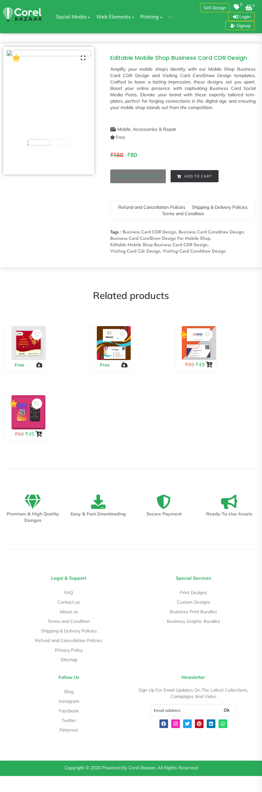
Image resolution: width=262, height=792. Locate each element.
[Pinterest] (199, 723)
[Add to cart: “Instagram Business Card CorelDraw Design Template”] (39, 434)
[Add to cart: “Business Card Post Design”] (210, 364)
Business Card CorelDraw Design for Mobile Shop (160, 238)
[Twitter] (187, 723)
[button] (214, 7)
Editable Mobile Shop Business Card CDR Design (159, 244)
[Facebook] (163, 723)
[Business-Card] (48, 92)
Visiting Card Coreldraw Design (194, 251)
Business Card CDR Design (149, 232)
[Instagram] (175, 723)
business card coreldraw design (211, 232)
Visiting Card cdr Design (135, 251)
